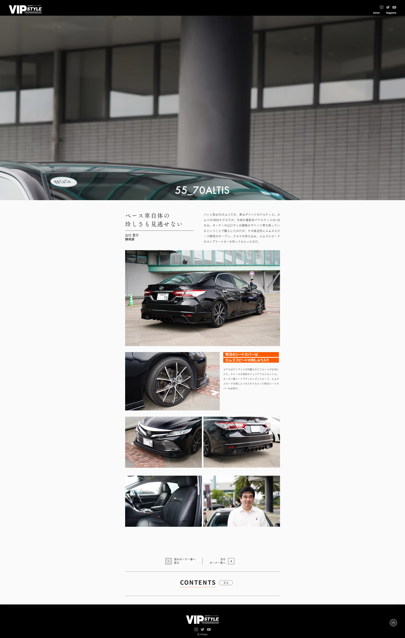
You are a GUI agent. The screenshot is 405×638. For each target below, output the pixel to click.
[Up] (393, 622)
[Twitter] (388, 7)
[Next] (231, 561)
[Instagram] (381, 7)
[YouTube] (394, 7)
